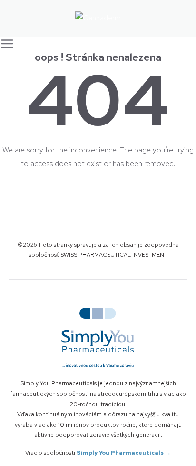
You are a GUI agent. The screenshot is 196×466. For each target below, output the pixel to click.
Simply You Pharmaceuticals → (124, 452)
